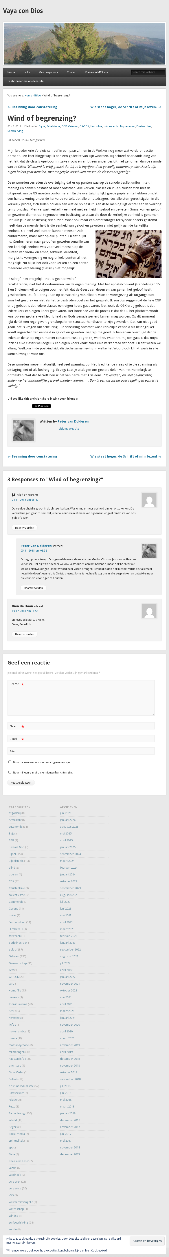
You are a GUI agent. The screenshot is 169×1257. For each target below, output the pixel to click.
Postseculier (143, 126)
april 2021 (66, 1004)
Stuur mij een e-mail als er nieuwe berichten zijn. (43, 772)
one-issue (15, 1065)
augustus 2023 (69, 895)
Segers (13, 1127)
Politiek (13, 1079)
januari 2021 (67, 1017)
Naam (17, 727)
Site (12, 751)
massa (13, 1038)
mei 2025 (66, 833)
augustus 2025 (69, 826)
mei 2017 (66, 1140)
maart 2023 (67, 929)
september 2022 (70, 949)
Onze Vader (16, 1072)
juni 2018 (65, 1093)
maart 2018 (67, 1106)
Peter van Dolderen (73, 421)
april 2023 (66, 922)
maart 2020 (67, 1038)
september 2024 (70, 854)
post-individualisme (21, 1086)
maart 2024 (67, 860)
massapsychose (19, 1045)
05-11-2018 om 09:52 (34, 550)
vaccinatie (15, 1174)
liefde (12, 1024)
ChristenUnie (17, 888)
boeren (13, 874)
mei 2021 (66, 997)
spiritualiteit (16, 1140)
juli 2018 (65, 1086)
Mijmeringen (127, 126)
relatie (13, 1099)
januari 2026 (67, 819)
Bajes (12, 833)
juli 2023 (65, 901)
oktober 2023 (68, 881)
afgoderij (15, 813)
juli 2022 (65, 963)
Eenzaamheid (17, 922)
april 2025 (66, 840)
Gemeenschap (18, 963)
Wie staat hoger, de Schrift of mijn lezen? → (126, 107)
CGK (64, 126)
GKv (11, 970)
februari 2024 (68, 867)
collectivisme (17, 895)
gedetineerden (18, 942)
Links (27, 72)
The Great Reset (19, 1161)
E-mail (17, 740)
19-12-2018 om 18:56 (25, 611)
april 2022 (66, 970)
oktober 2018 (68, 1072)
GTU (12, 983)
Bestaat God (16, 847)
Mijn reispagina (48, 72)
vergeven (14, 1181)
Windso (13, 1215)
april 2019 (66, 1052)
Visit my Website (69, 428)
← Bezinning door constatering (32, 107)
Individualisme (18, 1004)
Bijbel (37, 95)
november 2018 (70, 1065)
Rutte (12, 1106)
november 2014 (70, 1147)
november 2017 (70, 1127)
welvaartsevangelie (21, 1202)
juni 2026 (65, 813)
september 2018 (70, 1079)
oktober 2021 (68, 990)
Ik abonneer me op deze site (25, 81)
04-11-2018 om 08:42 (25, 499)
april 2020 (66, 1031)
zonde (13, 1229)
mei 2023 (66, 915)
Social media (17, 1133)
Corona (13, 908)
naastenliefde (17, 1058)
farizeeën (15, 936)
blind (12, 867)
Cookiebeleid (99, 1250)
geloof (13, 949)
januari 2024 (67, 874)
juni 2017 (65, 1133)
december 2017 (70, 1120)
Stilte (12, 1154)
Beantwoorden (24, 527)
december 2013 (70, 1154)
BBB (11, 840)
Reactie (17, 685)
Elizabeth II (16, 929)
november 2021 (70, 983)
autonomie (15, 826)
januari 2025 (67, 847)
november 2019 (70, 1045)
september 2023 (70, 888)
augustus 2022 (69, 956)
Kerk (11, 1011)
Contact (72, 72)
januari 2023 (67, 942)
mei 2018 (66, 1099)
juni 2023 (65, 908)
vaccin (13, 1168)
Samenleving (15, 131)
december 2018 (70, 1058)
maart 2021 (67, 1011)
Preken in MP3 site (96, 72)
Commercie (16, 901)
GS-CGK (84, 126)
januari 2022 (67, 976)
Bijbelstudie (53, 126)
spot (12, 1147)
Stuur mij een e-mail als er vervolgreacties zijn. (41, 762)
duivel (12, 915)
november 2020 (70, 1024)
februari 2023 (68, 936)
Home (11, 72)
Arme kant (15, 819)
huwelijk (14, 997)
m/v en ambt (111, 126)
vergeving (15, 1188)
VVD (11, 1195)
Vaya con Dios (23, 11)
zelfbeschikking (18, 1222)
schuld (13, 1120)
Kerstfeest (15, 1017)
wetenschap (16, 1209)
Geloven (73, 126)
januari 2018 (67, 1113)
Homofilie (96, 126)
